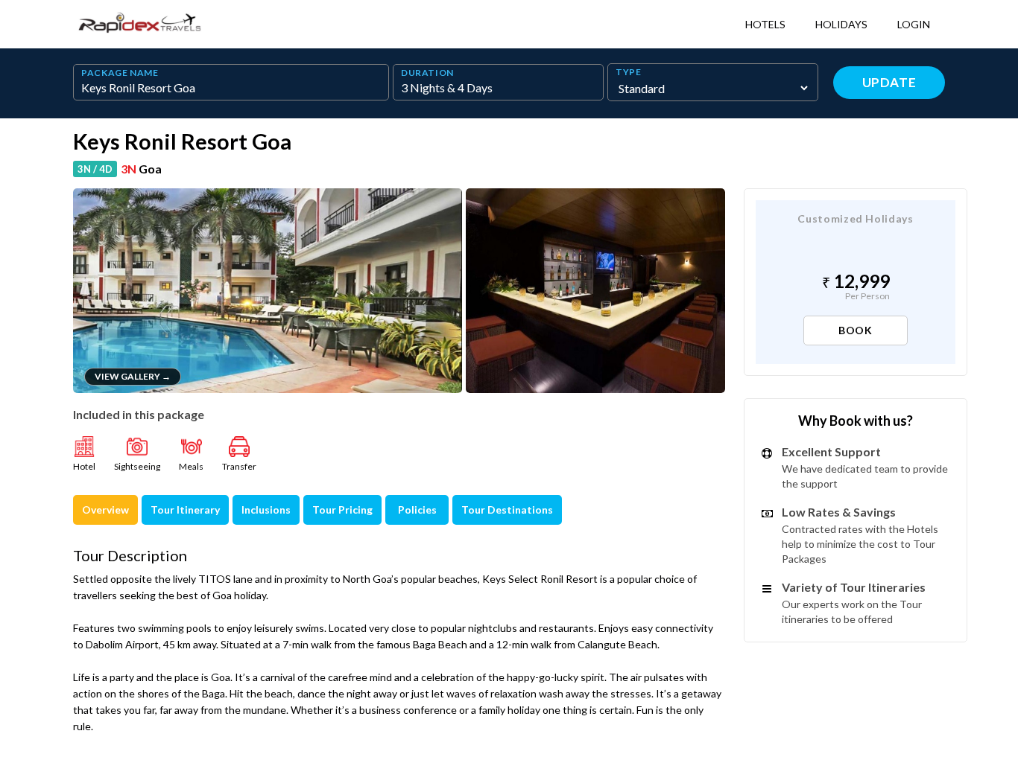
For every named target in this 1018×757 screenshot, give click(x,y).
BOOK (855, 330)
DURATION (427, 72)
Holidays (841, 24)
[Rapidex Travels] (140, 24)
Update (889, 82)
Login (913, 24)
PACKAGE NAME (120, 72)
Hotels (765, 24)
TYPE (629, 72)
